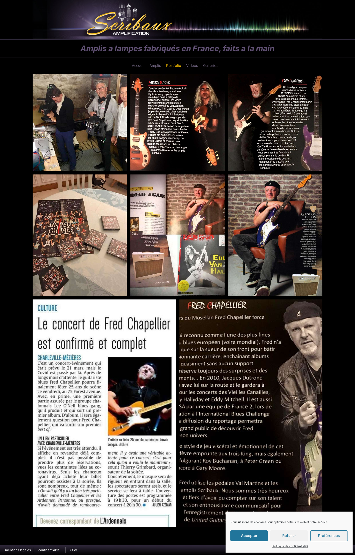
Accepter (249, 535)
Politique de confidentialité (290, 546)
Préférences (329, 535)
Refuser (289, 535)
